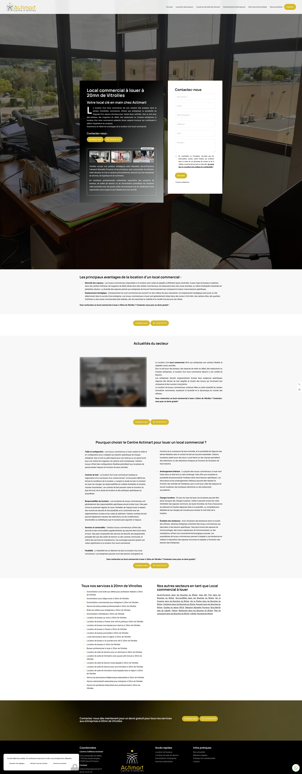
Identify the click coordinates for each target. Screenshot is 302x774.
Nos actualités (199, 752)
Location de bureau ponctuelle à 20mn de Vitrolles (107, 633)
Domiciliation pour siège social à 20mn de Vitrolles (108, 598)
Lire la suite (113, 396)
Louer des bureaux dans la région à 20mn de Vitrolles (109, 637)
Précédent (84, 382)
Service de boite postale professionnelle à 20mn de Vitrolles (111, 606)
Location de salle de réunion (167, 755)
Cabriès (193, 614)
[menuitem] (169, 7)
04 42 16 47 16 (86, 772)
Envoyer (181, 175)
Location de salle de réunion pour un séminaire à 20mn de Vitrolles (114, 652)
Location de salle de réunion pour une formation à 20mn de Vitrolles (115, 667)
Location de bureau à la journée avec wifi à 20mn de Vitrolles (112, 641)
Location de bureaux (163, 752)
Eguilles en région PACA (174, 607)
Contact (196, 761)
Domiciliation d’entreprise (165, 758)
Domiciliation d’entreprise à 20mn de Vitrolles (105, 614)
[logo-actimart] (21, 7)
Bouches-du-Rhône (205, 614)
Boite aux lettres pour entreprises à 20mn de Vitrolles (108, 610)
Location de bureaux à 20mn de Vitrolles (103, 644)
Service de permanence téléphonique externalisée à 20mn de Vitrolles (115, 677)
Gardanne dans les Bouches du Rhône (179, 604)
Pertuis (174, 610)
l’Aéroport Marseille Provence (197, 607)
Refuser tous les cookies (38, 763)
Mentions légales (200, 755)
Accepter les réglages (17, 763)
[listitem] (299, 384)
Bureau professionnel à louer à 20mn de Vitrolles (107, 648)
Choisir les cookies (59, 763)
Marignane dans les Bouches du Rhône (196, 610)
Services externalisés (164, 761)
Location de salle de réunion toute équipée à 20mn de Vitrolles (112, 663)
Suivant (141, 382)
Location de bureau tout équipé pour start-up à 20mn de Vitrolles (113, 625)
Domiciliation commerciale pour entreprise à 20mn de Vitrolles (112, 602)
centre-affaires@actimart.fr (91, 769)
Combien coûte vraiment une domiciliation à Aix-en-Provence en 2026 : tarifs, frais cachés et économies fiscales (113, 368)
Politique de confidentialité (204, 758)
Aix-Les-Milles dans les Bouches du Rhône (195, 598)
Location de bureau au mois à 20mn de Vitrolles (106, 618)
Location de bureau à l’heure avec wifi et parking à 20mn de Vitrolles (115, 621)
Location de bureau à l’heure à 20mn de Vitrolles (107, 629)
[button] (296, 768)
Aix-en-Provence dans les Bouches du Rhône (177, 595)
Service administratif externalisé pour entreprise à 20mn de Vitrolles (115, 681)
